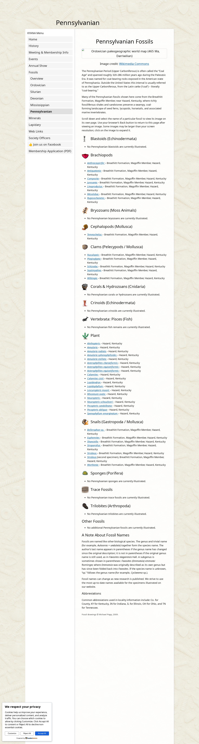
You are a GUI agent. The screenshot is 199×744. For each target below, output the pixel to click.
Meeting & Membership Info (48, 52)
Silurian (35, 92)
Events (33, 59)
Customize (12, 733)
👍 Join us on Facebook (45, 144)
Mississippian (39, 105)
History (34, 46)
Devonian (36, 98)
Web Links (36, 131)
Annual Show (38, 66)
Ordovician (37, 85)
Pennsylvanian (41, 111)
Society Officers (39, 138)
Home (33, 39)
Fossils (33, 72)
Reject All (27, 733)
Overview (36, 78)
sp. (96, 429)
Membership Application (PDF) (50, 151)
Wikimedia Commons (134, 64)
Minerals (35, 118)
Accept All (42, 733)
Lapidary (35, 125)
